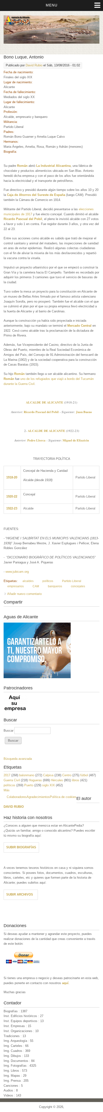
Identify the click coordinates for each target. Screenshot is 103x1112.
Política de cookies (63, 797)
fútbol (84, 775)
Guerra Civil (12, 780)
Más (7, 790)
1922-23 (11, 508)
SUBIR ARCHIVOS (19, 894)
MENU (51, 5)
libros (75, 780)
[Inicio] (51, 42)
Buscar (9, 730)
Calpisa (48, 775)
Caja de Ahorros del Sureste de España (36, 195)
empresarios (15, 586)
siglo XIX (48, 785)
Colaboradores (17, 797)
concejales (78, 586)
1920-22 (11, 496)
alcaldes (28, 581)
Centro (66, 775)
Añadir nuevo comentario (24, 594)
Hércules (57, 780)
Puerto (28, 785)
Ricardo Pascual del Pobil (23, 219)
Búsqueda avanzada (18, 759)
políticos (47, 581)
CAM (36, 586)
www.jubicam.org (17, 571)
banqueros (55, 586)
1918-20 (11, 477)
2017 (7, 775)
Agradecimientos (38, 797)
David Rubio (34, 65)
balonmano (26, 775)
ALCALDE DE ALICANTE (44, 402)
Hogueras (35, 780)
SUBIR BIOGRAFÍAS (21, 847)
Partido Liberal (71, 581)
